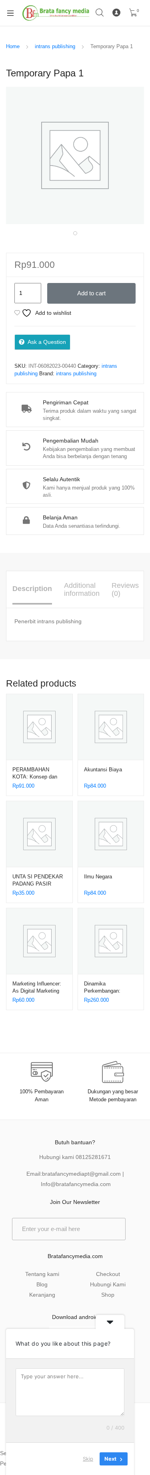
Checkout (108, 1274)
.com (104, 1184)
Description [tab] (32, 589)
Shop (107, 1295)
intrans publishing (55, 46)
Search (100, 13)
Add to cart (91, 293)
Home (13, 46)
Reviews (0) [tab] (125, 589)
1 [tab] (75, 233)
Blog (42, 1284)
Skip (88, 1458)
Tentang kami (42, 1274)
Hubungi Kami (108, 1284)
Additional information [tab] (82, 589)
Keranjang (42, 1295)
